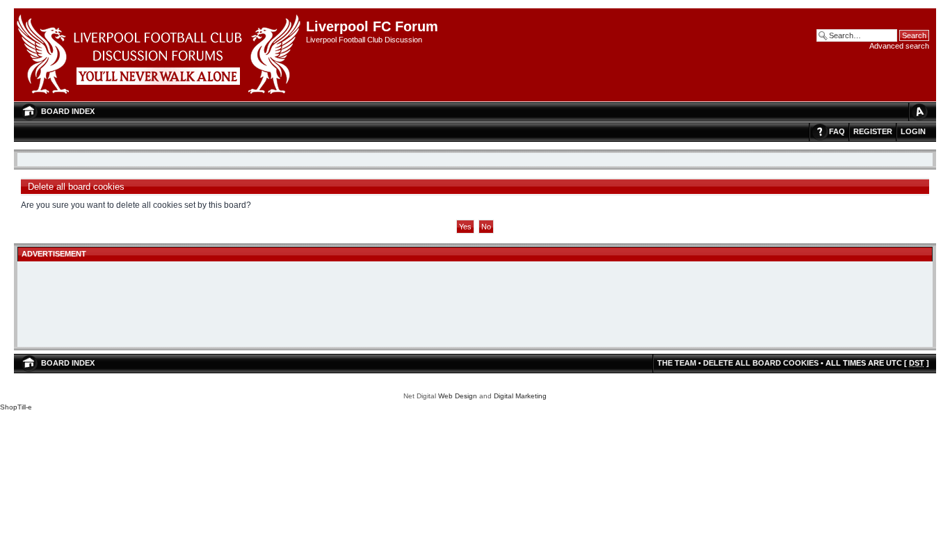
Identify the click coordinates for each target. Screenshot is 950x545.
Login (913, 131)
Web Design (457, 396)
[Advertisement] (475, 305)
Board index (68, 111)
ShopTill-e (16, 407)
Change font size (918, 111)
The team (676, 363)
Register (872, 131)
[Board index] (160, 54)
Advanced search (899, 46)
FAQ (837, 131)
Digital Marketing (520, 396)
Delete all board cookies (761, 363)
